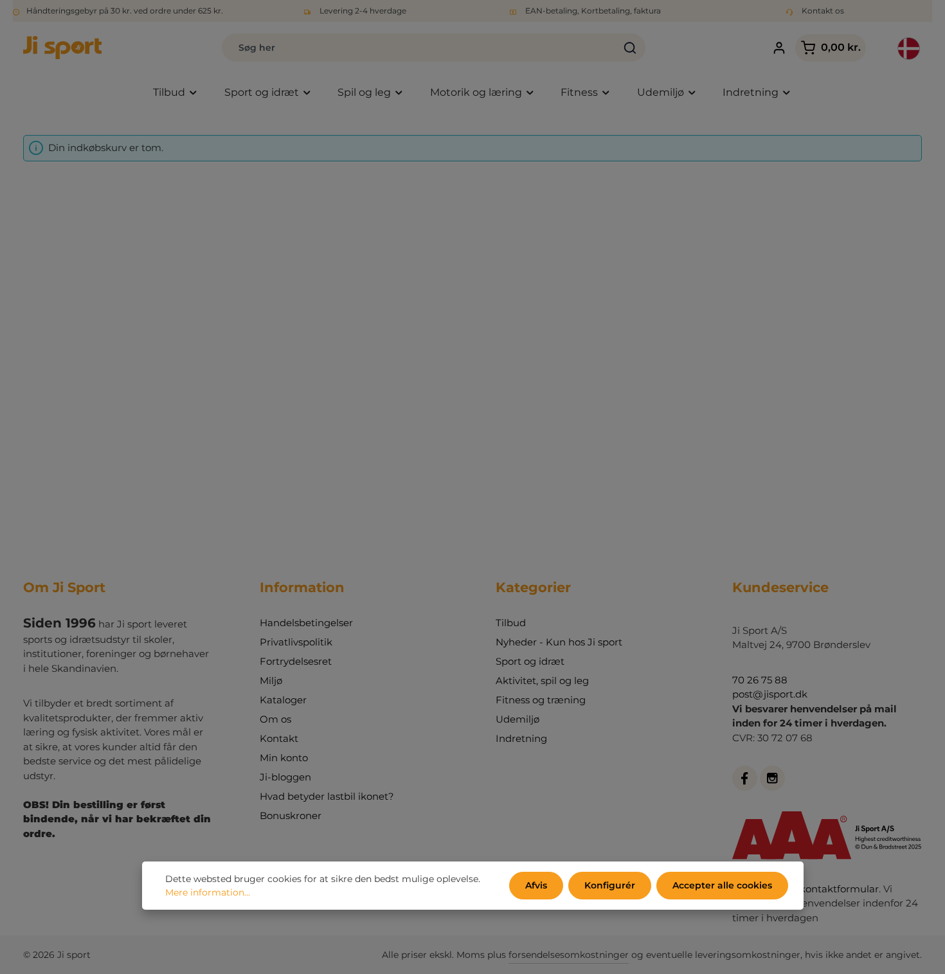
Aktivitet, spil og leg (542, 680)
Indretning (521, 738)
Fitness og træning (541, 700)
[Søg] (630, 47)
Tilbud (511, 623)
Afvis (536, 885)
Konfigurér (609, 885)
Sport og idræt (530, 661)
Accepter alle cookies (722, 885)
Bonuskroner (290, 815)
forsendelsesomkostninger (569, 954)
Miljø (271, 680)
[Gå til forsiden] (62, 47)
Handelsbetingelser (306, 623)
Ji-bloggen (285, 777)
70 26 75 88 (760, 680)
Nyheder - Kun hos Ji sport (559, 642)
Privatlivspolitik (296, 642)
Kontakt (279, 738)
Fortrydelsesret (296, 661)
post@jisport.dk (769, 694)
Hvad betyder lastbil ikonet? (327, 796)
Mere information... (207, 892)
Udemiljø (517, 719)
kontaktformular (839, 889)
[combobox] (419, 47)
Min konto (284, 758)
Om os (275, 719)
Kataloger (283, 700)
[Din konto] (779, 48)
